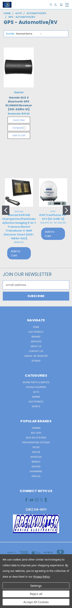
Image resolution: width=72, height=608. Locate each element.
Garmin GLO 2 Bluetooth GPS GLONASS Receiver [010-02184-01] (18, 103)
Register (42, 356)
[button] (36, 523)
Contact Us (36, 351)
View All (36, 476)
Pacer (36, 447)
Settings (36, 586)
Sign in (28, 356)
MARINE (36, 396)
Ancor (36, 452)
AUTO (36, 392)
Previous (6, 604)
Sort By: (10, 33)
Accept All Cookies (36, 602)
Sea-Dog (36, 432)
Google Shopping (36, 387)
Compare (17, 127)
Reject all (36, 594)
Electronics (36, 331)
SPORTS (36, 406)
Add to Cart (18, 135)
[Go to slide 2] (66, 210)
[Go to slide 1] (5, 210)
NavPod (36, 466)
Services (36, 341)
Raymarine (36, 471)
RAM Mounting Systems (36, 442)
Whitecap (36, 456)
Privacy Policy (41, 576)
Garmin (36, 428)
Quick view (19, 120)
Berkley (36, 461)
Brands (36, 336)
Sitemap (36, 360)
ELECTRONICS (36, 401)
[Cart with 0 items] (61, 4)
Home (36, 327)
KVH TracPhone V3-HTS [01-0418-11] (53, 217)
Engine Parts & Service (36, 382)
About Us (36, 346)
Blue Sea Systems (36, 437)
